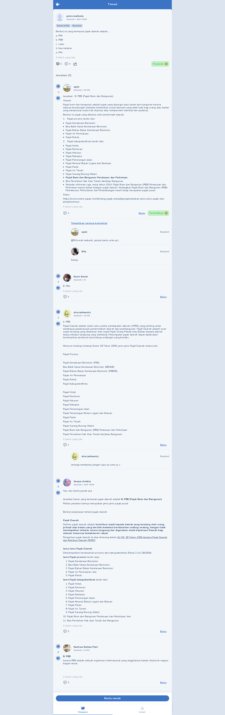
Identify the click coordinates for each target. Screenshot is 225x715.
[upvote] (58, 86)
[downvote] (58, 98)
